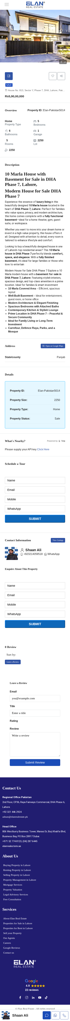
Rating (14, 721)
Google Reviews (11, 948)
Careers (7, 943)
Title (12, 706)
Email (13, 691)
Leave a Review (13, 662)
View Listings (58, 540)
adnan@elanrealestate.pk (15, 816)
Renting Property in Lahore (17, 870)
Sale (9, 85)
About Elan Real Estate (15, 918)
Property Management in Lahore (19, 880)
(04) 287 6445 (30, 841)
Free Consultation (12, 899)
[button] (35, 985)
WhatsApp (54, 554)
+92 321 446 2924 (11, 811)
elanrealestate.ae (11, 846)
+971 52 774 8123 (11, 841)
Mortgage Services (12, 884)
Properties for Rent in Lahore (18, 928)
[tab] (9, 76)
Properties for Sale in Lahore (17, 923)
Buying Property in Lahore (16, 865)
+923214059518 (33, 554)
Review (14, 728)
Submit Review (35, 762)
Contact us (8, 952)
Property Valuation (12, 889)
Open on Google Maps (54, 346)
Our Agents (9, 938)
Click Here (43, 449)
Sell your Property (12, 933)
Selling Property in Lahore (16, 875)
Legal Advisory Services (15, 894)
